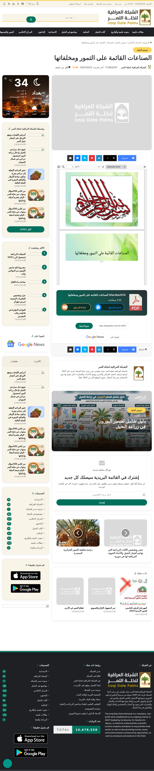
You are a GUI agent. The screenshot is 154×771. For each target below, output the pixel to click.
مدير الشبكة (95, 671)
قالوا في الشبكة (93, 676)
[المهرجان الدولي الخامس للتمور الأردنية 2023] (133, 591)
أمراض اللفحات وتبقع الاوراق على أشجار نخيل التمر (16, 138)
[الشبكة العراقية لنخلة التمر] (129, 17)
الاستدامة (52, 32)
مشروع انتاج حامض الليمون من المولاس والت (17, 270)
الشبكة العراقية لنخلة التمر (133, 67)
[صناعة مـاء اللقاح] (36, 286)
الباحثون (41, 32)
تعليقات (14, 361)
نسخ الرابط (84, 326)
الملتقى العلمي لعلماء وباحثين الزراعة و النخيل (80, 704)
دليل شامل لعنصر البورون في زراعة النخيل (122, 423)
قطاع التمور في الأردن (74, 608)
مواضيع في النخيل (69, 32)
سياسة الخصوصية (92, 708)
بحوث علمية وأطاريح (120, 32)
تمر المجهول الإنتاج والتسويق (103, 608)
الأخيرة (37, 361)
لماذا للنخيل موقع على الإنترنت (87, 685)
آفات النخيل (100, 32)
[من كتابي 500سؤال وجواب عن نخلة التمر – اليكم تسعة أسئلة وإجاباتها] (36, 468)
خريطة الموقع (75, 4)
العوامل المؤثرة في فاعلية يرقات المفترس (17, 312)
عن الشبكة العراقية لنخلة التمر (87, 680)
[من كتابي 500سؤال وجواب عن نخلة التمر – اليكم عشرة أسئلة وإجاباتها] (36, 195)
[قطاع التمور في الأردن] (70, 591)
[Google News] (95, 337)
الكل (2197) (25, 229)
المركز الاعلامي (25, 32)
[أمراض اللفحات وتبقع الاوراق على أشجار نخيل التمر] (36, 139)
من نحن (118, 4)
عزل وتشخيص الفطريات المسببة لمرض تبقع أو (18, 298)
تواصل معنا (88, 4)
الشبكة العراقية (36, 504)
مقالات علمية (138, 32)
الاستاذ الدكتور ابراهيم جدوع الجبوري (84, 713)
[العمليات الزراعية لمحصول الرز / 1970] (36, 258)
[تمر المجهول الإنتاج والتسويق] (101, 591)
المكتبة (86, 32)
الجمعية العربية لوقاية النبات (88, 694)
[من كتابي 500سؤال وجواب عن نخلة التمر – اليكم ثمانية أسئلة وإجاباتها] (36, 212)
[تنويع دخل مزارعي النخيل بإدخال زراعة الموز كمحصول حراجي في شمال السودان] (36, 153)
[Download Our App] (25, 581)
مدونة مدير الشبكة (104, 4)
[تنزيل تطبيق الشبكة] (7, 763)
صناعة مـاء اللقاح (18, 282)
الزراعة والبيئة (36, 548)
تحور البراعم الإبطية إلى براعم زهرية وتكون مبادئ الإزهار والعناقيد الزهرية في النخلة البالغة (17, 176)
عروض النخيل (120, 42)
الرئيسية (146, 42)
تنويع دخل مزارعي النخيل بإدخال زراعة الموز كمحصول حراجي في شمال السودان (17, 155)
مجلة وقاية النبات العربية (89, 699)
